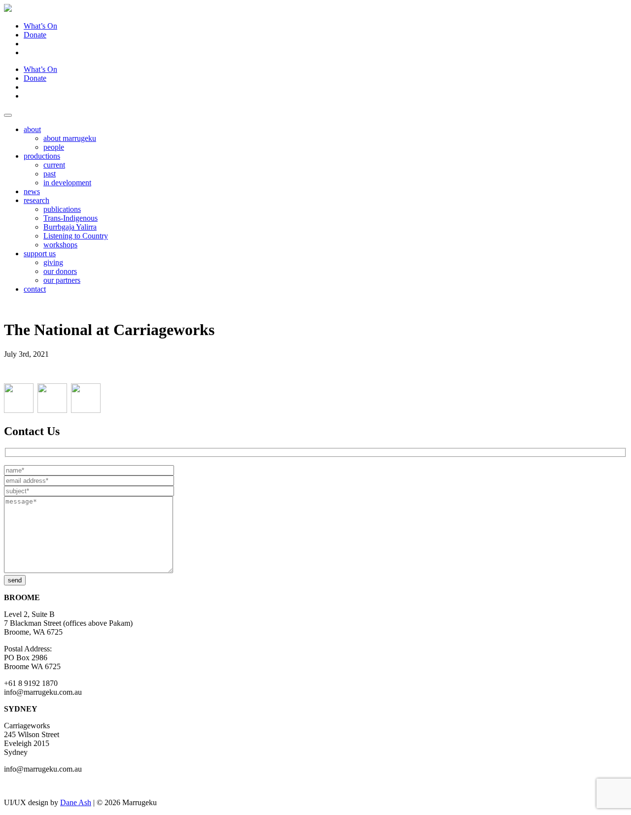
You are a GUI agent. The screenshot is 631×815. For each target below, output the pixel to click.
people (53, 147)
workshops (60, 244)
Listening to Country (75, 236)
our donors (60, 271)
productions (42, 156)
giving (53, 262)
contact (35, 289)
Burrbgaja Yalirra (70, 227)
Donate (35, 35)
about (32, 129)
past (49, 174)
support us (40, 253)
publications (62, 209)
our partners (61, 280)
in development (67, 182)
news (32, 191)
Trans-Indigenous (70, 218)
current (54, 165)
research (36, 200)
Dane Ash (75, 802)
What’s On (40, 26)
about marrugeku (69, 138)
